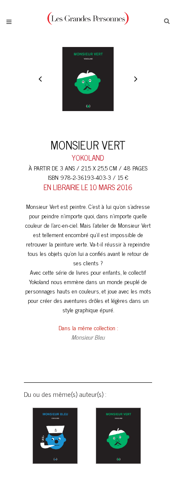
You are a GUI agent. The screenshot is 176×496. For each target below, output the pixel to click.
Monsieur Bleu (88, 337)
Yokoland (88, 158)
